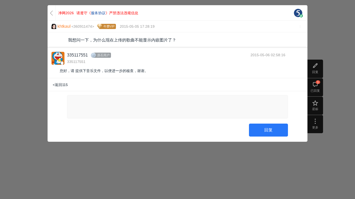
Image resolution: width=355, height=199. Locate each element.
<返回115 (60, 85)
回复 (268, 130)
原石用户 (103, 55)
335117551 (77, 55)
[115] (298, 13)
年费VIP (109, 26)
